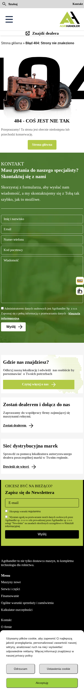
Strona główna (11, 43)
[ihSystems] (80, 291)
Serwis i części (10, 589)
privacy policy (24, 655)
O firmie (6, 627)
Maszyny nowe (11, 582)
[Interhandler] (80, 281)
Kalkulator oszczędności (16, 610)
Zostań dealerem (15, 425)
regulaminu (34, 511)
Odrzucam (20, 668)
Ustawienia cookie (58, 668)
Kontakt (78, 4)
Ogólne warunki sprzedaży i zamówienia (27, 603)
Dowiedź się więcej (16, 466)
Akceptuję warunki (25, 511)
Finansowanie (10, 596)
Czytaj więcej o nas (35, 384)
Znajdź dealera (45, 33)
